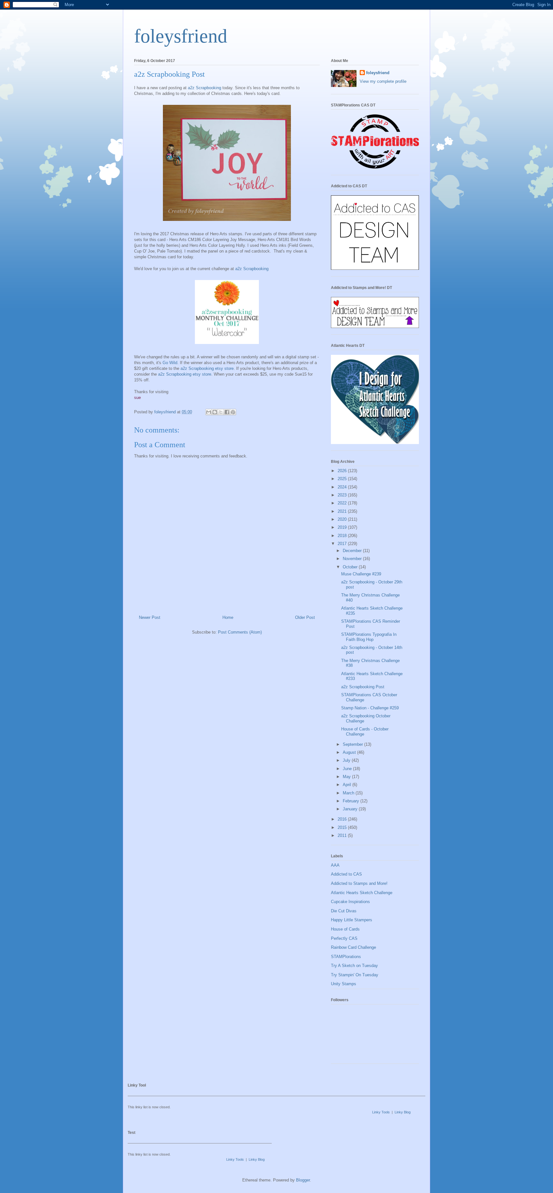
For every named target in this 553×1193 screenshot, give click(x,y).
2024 (343, 487)
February (351, 801)
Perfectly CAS (344, 938)
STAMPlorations (346, 956)
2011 (343, 835)
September (353, 744)
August (350, 752)
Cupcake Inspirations (350, 901)
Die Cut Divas (344, 910)
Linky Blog (403, 1112)
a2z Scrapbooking (204, 87)
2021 (343, 511)
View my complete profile (383, 81)
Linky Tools (381, 1112)
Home (227, 617)
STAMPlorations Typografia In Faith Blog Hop (369, 637)
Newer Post (149, 617)
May (347, 776)
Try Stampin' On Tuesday (354, 974)
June (348, 768)
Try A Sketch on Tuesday (354, 965)
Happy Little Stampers (351, 919)
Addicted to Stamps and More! (359, 883)
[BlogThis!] (215, 412)
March (349, 793)
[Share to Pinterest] (233, 412)
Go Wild (170, 362)
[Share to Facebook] (227, 412)
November (353, 558)
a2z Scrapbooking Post (362, 686)
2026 (343, 470)
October (351, 567)
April (347, 784)
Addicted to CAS (346, 874)
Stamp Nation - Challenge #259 (370, 708)
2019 (343, 527)
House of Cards (345, 929)
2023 (343, 495)
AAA (335, 865)
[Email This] (208, 412)
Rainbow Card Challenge (353, 947)
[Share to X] (221, 412)
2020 (343, 519)
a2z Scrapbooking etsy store (207, 368)
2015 (343, 827)
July (347, 760)
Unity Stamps (343, 983)
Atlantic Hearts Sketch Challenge (361, 892)
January (351, 809)
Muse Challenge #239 (361, 574)
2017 (343, 543)
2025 (343, 478)
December (353, 550)
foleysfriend (180, 36)
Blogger (303, 1180)
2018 (343, 535)
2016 (343, 819)
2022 (343, 503)
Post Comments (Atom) (240, 632)
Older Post (305, 617)
